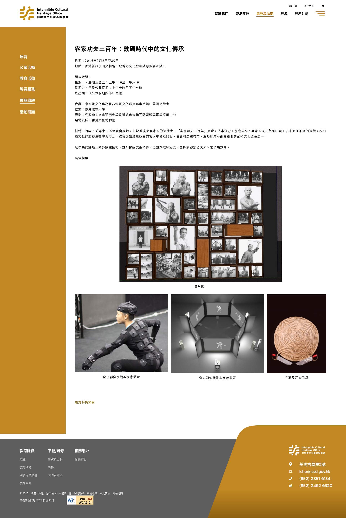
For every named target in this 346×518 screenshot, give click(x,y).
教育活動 (27, 78)
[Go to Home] (44, 13)
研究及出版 (55, 459)
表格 (51, 467)
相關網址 (80, 459)
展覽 (23, 56)
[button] (221, 13)
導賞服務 (27, 89)
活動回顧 (27, 111)
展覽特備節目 (85, 402)
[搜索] (323, 6)
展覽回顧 (27, 100)
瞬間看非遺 (55, 475)
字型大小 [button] (309, 5)
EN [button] (290, 5)
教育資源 (25, 483)
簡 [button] (296, 5)
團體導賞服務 (28, 475)
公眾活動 (27, 67)
